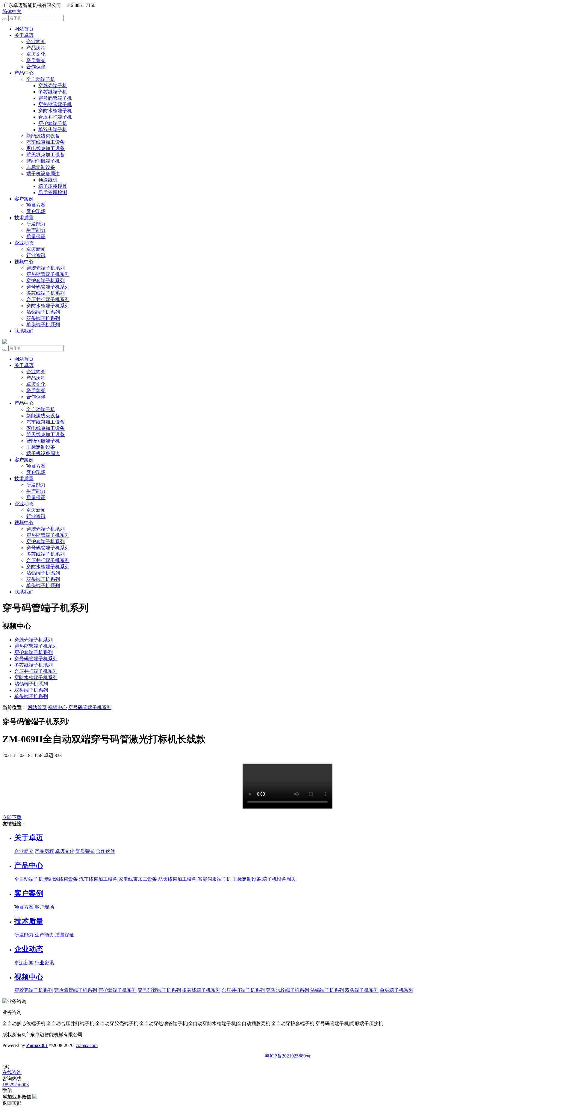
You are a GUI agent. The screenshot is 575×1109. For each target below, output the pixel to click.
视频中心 (24, 261)
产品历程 (36, 47)
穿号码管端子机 (55, 98)
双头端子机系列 (43, 318)
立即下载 (12, 817)
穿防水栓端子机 (55, 110)
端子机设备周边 (43, 173)
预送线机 (48, 179)
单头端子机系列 (43, 324)
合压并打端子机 (55, 117)
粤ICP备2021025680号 (288, 1055)
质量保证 (36, 236)
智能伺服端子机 (43, 161)
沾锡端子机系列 (43, 312)
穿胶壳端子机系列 (45, 268)
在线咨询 (12, 1072)
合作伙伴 (36, 66)
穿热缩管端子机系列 (47, 274)
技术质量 (24, 217)
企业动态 (24, 242)
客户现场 (36, 211)
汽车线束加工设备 (45, 142)
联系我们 (24, 330)
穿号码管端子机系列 (47, 286)
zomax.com (87, 1045)
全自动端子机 (40, 79)
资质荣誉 (36, 60)
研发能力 (36, 223)
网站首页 (24, 28)
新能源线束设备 (43, 135)
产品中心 (24, 72)
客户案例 (24, 198)
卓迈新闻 (36, 249)
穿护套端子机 (52, 123)
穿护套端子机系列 (45, 280)
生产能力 (36, 230)
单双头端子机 (52, 129)
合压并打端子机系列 (47, 299)
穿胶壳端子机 (52, 85)
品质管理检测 (52, 192)
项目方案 (36, 205)
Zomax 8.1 (37, 1045)
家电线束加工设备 (45, 148)
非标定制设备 (40, 167)
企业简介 (36, 41)
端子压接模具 (52, 186)
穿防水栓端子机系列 (47, 305)
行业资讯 (36, 255)
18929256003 (15, 1084)
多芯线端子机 (52, 91)
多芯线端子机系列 (45, 293)
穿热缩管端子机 (55, 104)
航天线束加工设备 (45, 154)
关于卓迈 (24, 35)
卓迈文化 (36, 54)
